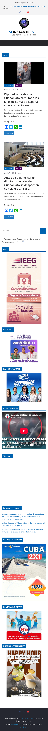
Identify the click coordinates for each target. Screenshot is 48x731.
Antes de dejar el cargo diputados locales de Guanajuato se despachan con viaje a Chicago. (21, 183)
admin (21, 90)
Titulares (18, 85)
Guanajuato (9, 85)
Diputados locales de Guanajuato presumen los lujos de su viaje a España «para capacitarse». (21, 99)
